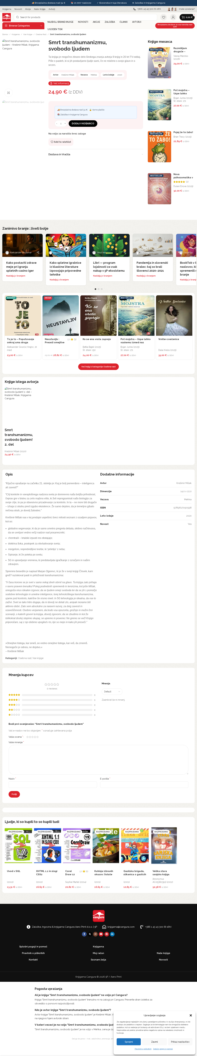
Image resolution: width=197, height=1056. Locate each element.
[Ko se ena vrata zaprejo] (98, 315)
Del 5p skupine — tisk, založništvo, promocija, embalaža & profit (98, 1039)
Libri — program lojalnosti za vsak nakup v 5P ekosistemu (109, 266)
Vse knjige (27, 34)
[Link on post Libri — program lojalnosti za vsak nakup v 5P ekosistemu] (109, 245)
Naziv (12, 778)
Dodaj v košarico (83, 123)
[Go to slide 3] (101, 289)
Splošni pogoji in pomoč (163, 1049)
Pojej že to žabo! (183, 132)
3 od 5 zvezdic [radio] (32, 737)
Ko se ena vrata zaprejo (97, 339)
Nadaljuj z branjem (15, 275)
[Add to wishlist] (38, 298)
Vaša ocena (16, 737)
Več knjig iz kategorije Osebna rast (98, 366)
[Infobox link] (147, 9)
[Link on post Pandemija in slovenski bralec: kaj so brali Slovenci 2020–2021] (153, 245)
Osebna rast (41, 34)
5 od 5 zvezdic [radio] (37, 737)
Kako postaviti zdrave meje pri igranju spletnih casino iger (21, 266)
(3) (75, 339)
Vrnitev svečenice (168, 339)
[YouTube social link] (101, 934)
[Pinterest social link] (106, 934)
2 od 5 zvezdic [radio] (30, 737)
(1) (87, 871)
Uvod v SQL (13, 871)
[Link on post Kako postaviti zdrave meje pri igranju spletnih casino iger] (22, 245)
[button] (190, 1015)
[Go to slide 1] (95, 289)
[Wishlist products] (163, 17)
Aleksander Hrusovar (21, 252)
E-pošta (105, 778)
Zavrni (154, 1041)
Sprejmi (129, 1041)
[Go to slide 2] (98, 289)
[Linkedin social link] (112, 934)
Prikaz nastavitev (180, 1041)
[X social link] (90, 934)
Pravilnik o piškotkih (143, 1049)
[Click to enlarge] (8, 93)
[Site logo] (6, 17)
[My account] (173, 17)
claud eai (57, 252)
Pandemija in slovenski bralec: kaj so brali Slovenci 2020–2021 (152, 266)
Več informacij (61, 83)
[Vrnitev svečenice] (174, 315)
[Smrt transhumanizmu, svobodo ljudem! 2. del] (19, 407)
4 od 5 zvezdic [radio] (35, 737)
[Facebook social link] (84, 934)
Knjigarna (16, 34)
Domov (5, 34)
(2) (187, 182)
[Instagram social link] (95, 934)
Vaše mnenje (16, 742)
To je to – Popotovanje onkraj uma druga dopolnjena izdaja (20, 342)
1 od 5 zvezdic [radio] (27, 737)
